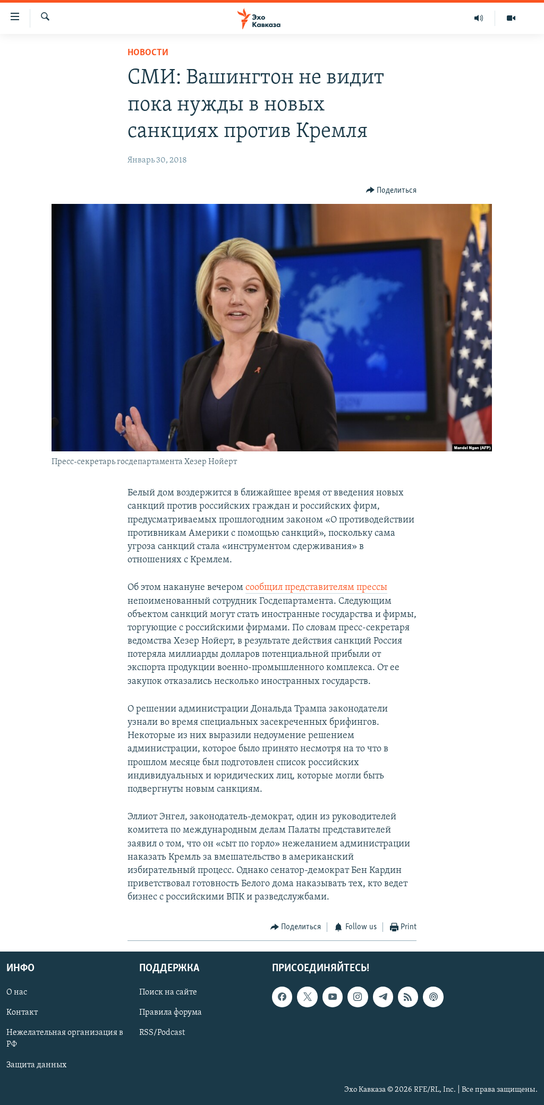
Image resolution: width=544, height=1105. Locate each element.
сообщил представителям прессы (316, 588)
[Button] (391, 191)
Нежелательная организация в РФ (64, 1039)
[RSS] (408, 997)
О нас (16, 992)
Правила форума (170, 1012)
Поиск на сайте (168, 992)
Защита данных (36, 1065)
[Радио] (479, 18)
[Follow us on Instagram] (357, 997)
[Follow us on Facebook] (282, 997)
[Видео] (511, 18)
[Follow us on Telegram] (383, 997)
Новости (148, 53)
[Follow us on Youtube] (332, 997)
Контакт (22, 1012)
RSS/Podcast (162, 1033)
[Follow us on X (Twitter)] (307, 997)
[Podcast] (433, 997)
